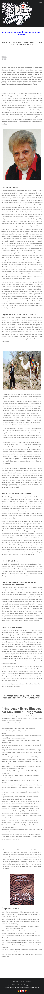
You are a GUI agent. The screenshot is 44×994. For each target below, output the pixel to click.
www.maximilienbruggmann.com (13, 658)
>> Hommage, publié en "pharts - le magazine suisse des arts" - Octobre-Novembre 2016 (22, 697)
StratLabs (28, 981)
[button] (18, 991)
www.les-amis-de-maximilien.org (30, 651)
